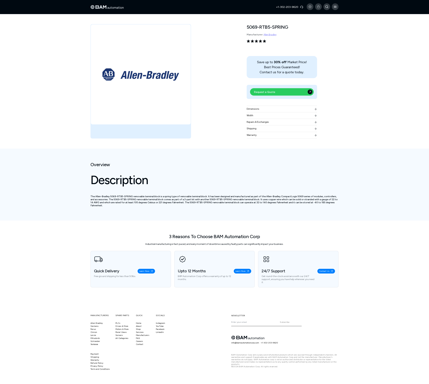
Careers (139, 341)
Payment (94, 354)
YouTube (160, 326)
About (138, 326)
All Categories (121, 338)
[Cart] (318, 6)
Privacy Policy (96, 366)
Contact (139, 344)
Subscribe (284, 322)
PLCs (117, 323)
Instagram (160, 323)
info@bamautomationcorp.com (245, 343)
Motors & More (122, 329)
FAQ (138, 338)
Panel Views (121, 332)
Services (140, 332)
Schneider (95, 341)
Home (138, 323)
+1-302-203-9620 (269, 343)
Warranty (94, 360)
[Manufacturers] (310, 6)
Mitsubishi (95, 338)
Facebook (160, 329)
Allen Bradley (270, 34)
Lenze (93, 335)
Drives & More (121, 326)
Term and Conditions (100, 369)
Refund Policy (96, 363)
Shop (138, 329)
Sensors (119, 335)
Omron (93, 332)
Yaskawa (94, 344)
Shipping (94, 357)
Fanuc (93, 329)
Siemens (94, 326)
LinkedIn (160, 332)
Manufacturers (142, 335)
